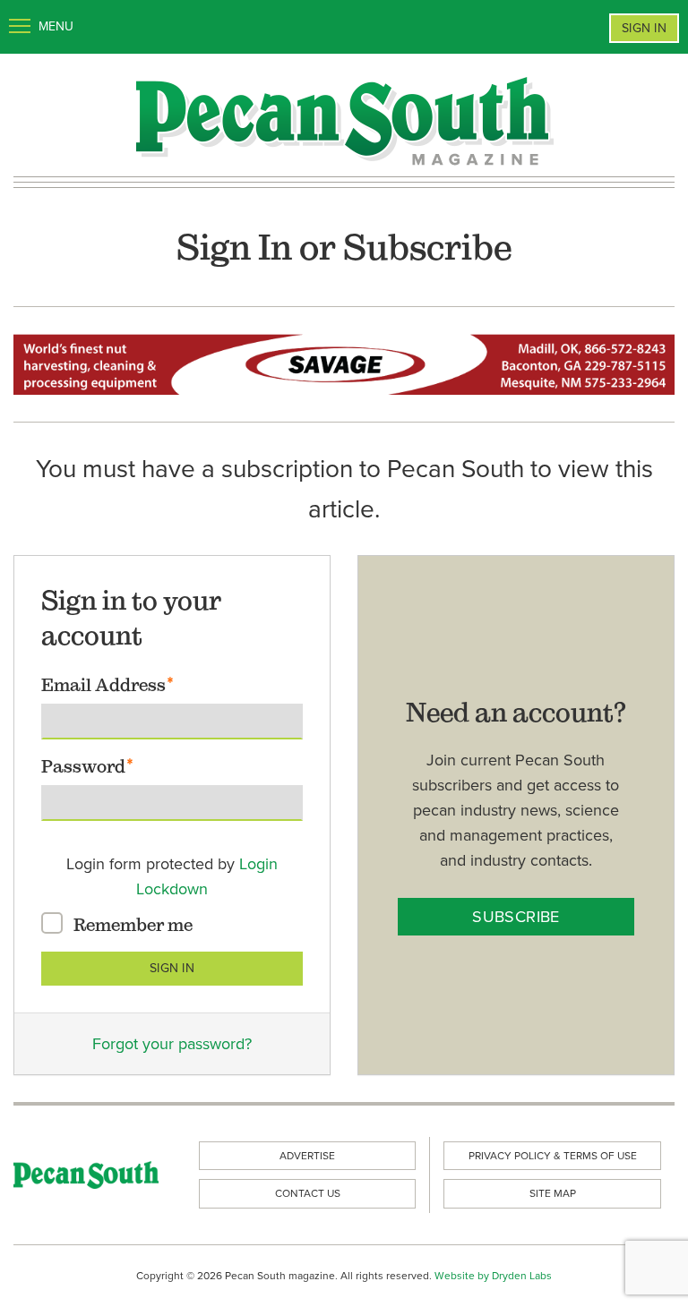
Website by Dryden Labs (493, 1275)
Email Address (103, 685)
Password (83, 766)
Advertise (307, 1155)
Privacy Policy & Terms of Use (553, 1155)
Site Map (552, 1193)
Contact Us (307, 1193)
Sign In (644, 28)
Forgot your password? (172, 1044)
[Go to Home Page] (344, 119)
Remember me (133, 925)
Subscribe (515, 917)
